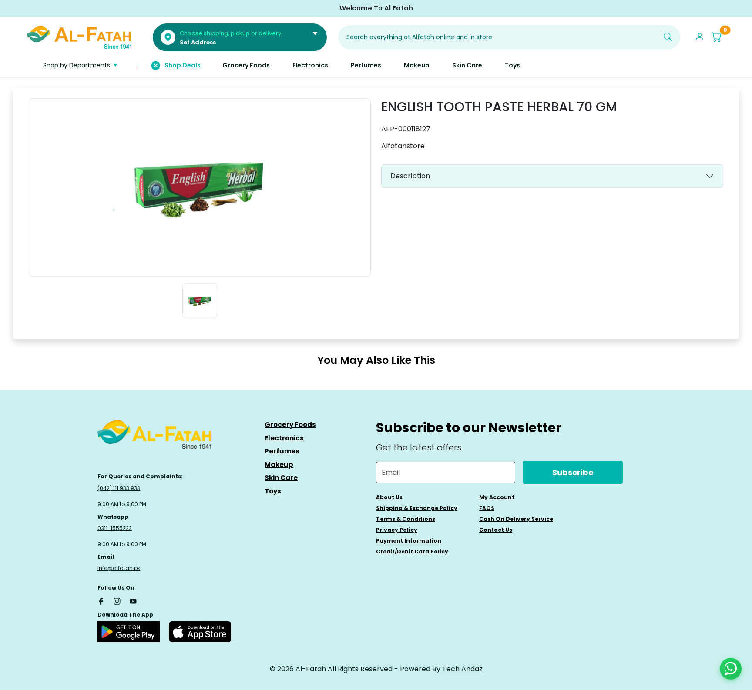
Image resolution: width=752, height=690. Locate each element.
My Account (496, 497)
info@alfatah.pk (118, 568)
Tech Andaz (462, 669)
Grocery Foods (290, 424)
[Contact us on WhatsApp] (731, 669)
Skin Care (281, 477)
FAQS (486, 508)
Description (410, 176)
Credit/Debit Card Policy (412, 551)
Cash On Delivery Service (516, 519)
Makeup (279, 464)
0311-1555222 (114, 528)
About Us (389, 497)
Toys (273, 491)
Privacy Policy (396, 529)
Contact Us (495, 529)
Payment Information (408, 540)
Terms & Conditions (405, 519)
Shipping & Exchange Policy (416, 508)
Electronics (284, 438)
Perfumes (282, 451)
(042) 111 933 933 (118, 488)
